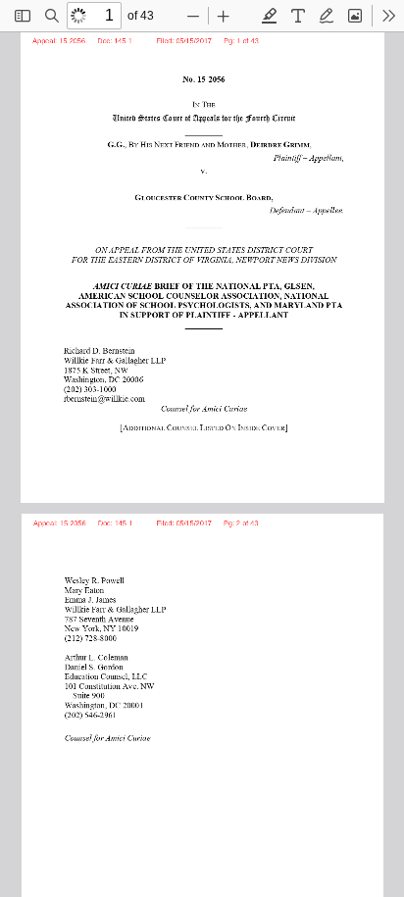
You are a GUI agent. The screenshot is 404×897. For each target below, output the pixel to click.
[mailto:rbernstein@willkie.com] (101, 397)
